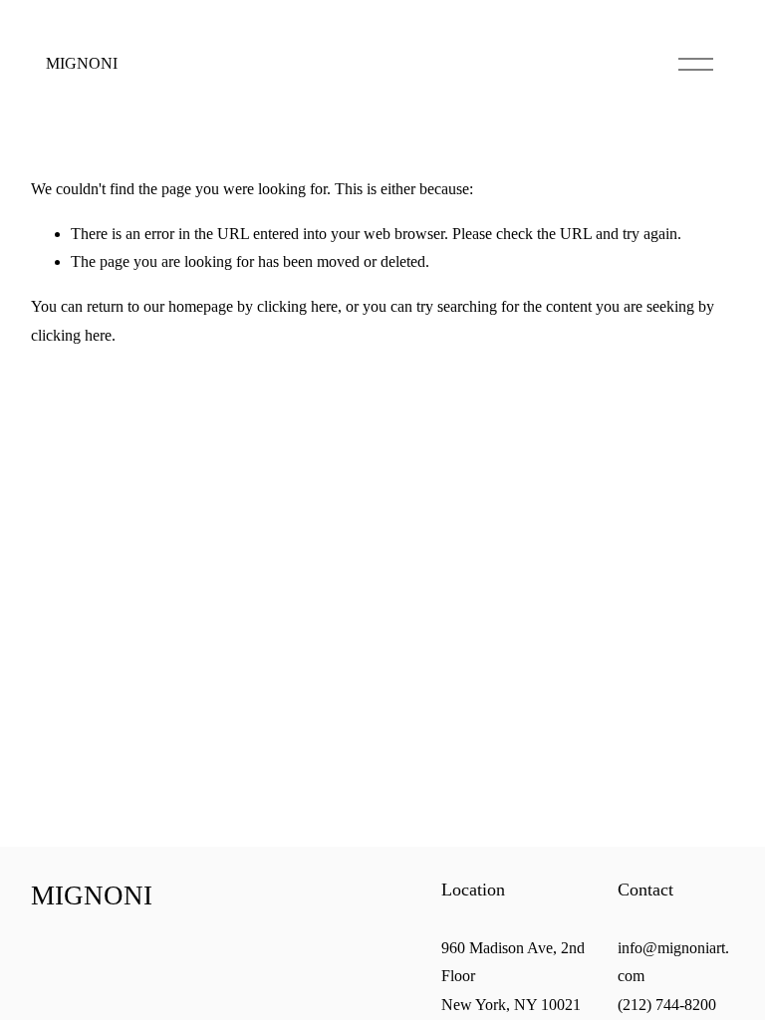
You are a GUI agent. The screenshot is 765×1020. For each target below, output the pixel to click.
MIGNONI (82, 63)
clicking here (297, 306)
